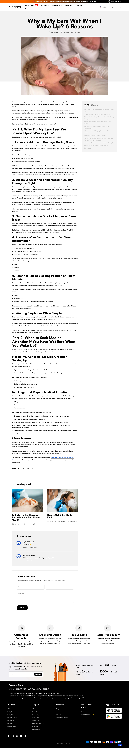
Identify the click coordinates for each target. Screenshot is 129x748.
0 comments (39, 524)
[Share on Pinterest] (28, 468)
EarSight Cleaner (11, 726)
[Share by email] (32, 468)
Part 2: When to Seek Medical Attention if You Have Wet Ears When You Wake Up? (98, 139)
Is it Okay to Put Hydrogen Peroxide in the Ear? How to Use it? (26, 517)
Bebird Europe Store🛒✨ (87, 714)
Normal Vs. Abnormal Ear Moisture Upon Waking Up (99, 143)
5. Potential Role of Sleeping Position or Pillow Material (97, 132)
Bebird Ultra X (31, 5)
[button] (103, 7)
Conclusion (87, 148)
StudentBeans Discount (62, 717)
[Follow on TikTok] (25, 736)
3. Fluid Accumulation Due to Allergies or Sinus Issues (97, 122)
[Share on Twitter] (23, 468)
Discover (79, 5)
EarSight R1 (10, 723)
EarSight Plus (10, 714)
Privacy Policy (47, 580)
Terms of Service (57, 580)
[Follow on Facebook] (8, 736)
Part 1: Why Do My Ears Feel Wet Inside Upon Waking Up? (99, 110)
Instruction (59, 711)
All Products (10, 709)
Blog (57, 709)
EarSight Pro (10, 720)
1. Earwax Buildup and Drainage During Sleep (97, 114)
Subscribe (38, 674)
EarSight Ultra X (11, 711)
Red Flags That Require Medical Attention (96, 145)
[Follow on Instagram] (13, 736)
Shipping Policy (36, 720)
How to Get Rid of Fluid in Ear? (60, 516)
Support (27, 9)
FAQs (33, 709)
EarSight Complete (12, 717)
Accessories (56, 5)
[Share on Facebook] (19, 468)
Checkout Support (36, 714)
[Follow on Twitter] (17, 736)
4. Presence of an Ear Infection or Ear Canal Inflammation (96, 127)
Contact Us (35, 711)
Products (44, 5)
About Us (68, 5)
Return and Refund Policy (38, 723)
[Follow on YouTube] (21, 736)
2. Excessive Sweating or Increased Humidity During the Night (99, 118)
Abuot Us (83, 711)
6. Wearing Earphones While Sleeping (95, 135)
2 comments (77, 32)
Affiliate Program (60, 714)
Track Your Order (36, 717)
